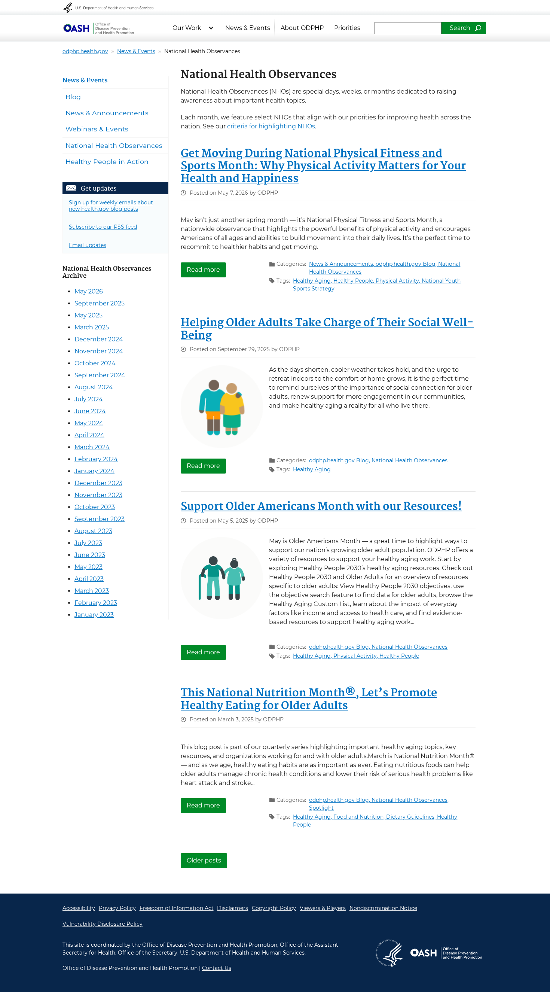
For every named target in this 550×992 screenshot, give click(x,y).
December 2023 (98, 483)
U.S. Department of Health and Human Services (113, 7)
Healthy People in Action (107, 161)
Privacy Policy (117, 908)
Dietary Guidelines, (411, 816)
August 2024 (93, 387)
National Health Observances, (410, 800)
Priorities (347, 27)
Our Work (186, 27)
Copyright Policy (274, 908)
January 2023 (94, 614)
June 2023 (89, 555)
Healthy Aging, (313, 280)
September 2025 (99, 303)
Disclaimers (232, 908)
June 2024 (90, 411)
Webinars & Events (96, 129)
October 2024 (95, 363)
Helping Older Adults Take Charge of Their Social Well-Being (327, 329)
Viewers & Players (323, 908)
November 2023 (98, 495)
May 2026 (88, 291)
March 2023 (91, 590)
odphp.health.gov (85, 51)
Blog (73, 97)
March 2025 (91, 327)
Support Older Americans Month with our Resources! (321, 507)
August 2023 (93, 531)
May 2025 (88, 315)
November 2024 (98, 351)
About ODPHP (302, 27)
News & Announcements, (342, 264)
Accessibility (78, 908)
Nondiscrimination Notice (383, 908)
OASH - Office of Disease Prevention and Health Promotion (446, 953)
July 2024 (88, 399)
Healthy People (399, 655)
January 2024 (94, 471)
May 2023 (88, 566)
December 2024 (98, 339)
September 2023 (99, 519)
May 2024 (88, 423)
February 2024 (96, 459)
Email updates (87, 245)
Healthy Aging (312, 469)
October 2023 (94, 507)
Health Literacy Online (98, 28)
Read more (206, 269)
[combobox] (408, 28)
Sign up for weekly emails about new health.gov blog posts (111, 205)
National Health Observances (409, 460)
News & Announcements (107, 113)
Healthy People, (354, 280)
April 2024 (89, 435)
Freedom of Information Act (177, 908)
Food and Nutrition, (359, 816)
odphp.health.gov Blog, (407, 264)
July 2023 (88, 543)
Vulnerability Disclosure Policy (102, 924)
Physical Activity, (399, 280)
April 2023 (89, 578)
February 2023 (95, 602)
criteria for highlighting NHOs (271, 126)
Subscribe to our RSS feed (103, 226)
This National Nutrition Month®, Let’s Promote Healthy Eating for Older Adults (309, 699)
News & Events (247, 27)
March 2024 (92, 447)
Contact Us (216, 968)
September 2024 (99, 375)
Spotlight (321, 807)
